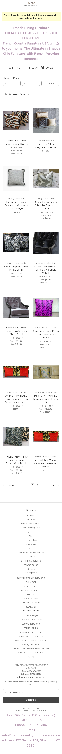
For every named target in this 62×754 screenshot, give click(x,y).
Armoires (31, 515)
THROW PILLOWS (31, 598)
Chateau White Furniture (31, 632)
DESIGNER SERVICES (31, 603)
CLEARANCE (31, 607)
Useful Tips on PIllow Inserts (31, 552)
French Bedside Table (31, 523)
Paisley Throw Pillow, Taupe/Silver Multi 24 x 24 (46, 399)
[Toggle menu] (4, 4)
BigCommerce (35, 708)
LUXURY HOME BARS (31, 624)
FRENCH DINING (31, 628)
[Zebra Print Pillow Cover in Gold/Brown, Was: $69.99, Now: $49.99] (16, 120)
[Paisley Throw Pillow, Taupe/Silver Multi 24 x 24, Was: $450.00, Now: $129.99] (46, 372)
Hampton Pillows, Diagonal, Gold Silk (45, 146)
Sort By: (8, 94)
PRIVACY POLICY (31, 565)
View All (31, 657)
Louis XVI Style (31, 615)
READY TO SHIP (31, 586)
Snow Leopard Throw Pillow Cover (16, 268)
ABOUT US (31, 557)
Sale (31, 548)
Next (54, 485)
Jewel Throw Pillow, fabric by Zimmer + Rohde (46, 205)
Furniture (31, 532)
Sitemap (31, 569)
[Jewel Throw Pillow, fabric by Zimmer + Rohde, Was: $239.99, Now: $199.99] (46, 178)
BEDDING (31, 594)
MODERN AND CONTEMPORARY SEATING (31, 648)
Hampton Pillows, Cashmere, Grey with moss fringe (16, 205)
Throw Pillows (31, 540)
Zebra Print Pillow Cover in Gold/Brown (16, 142)
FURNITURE (31, 582)
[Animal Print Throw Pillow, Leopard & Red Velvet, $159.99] (46, 436)
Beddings (31, 519)
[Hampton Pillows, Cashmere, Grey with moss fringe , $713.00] (16, 178)
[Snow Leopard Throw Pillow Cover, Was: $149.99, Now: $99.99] (16, 243)
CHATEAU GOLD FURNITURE (31, 636)
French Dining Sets (31, 527)
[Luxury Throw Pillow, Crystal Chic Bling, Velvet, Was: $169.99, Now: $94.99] (46, 243)
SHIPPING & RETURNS (31, 561)
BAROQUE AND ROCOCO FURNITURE (31, 640)
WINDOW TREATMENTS (31, 590)
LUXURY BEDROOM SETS (31, 620)
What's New (31, 544)
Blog (31, 536)
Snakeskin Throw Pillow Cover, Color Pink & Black (46, 334)
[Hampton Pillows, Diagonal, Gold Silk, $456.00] (46, 120)
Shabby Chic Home (31, 644)
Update (50, 83)
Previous (9, 485)
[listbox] (21, 94)
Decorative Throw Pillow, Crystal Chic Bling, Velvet (16, 330)
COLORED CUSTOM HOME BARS (31, 578)
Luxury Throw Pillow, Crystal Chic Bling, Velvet (45, 269)
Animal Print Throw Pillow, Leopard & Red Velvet (45, 463)
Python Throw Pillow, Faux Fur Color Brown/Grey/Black (16, 460)
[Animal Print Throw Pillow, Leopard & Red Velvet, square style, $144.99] (16, 372)
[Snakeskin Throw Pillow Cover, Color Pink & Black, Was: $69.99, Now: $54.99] (46, 307)
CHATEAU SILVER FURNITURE (31, 653)
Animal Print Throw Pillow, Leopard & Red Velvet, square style (16, 399)
